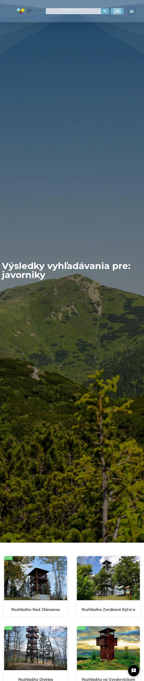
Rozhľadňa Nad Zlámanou (35, 609)
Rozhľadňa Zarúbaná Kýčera (108, 609)
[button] (132, 11)
